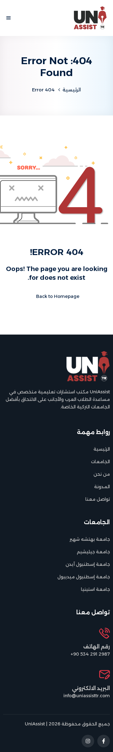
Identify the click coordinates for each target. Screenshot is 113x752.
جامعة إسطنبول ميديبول (83, 577)
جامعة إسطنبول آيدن (88, 564)
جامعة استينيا (95, 589)
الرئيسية (71, 90)
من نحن (102, 474)
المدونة (102, 486)
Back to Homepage (57, 296)
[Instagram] (88, 741)
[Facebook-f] (103, 741)
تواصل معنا (97, 499)
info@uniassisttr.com (86, 695)
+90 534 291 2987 (90, 654)
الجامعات (100, 461)
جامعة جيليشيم (93, 552)
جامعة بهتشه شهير (90, 539)
